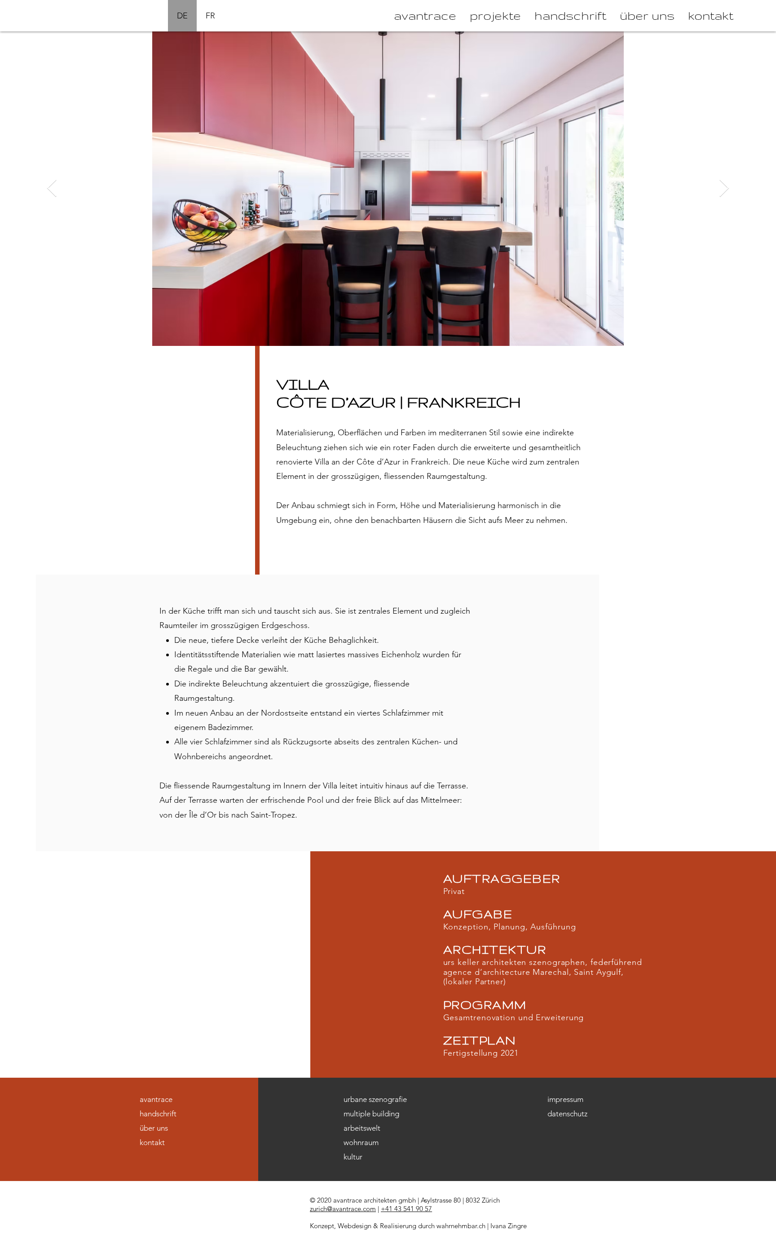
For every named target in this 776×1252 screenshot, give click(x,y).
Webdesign (354, 1225)
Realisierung (398, 1225)
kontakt (152, 1142)
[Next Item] (724, 188)
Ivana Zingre (508, 1225)
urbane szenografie (375, 1099)
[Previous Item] (51, 188)
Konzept (322, 1225)
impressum (565, 1099)
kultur (353, 1156)
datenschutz (567, 1113)
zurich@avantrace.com (343, 1208)
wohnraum (361, 1142)
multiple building (371, 1113)
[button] (495, 15)
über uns (154, 1128)
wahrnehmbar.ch (460, 1225)
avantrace (156, 1099)
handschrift (158, 1113)
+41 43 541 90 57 (406, 1208)
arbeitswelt (362, 1128)
